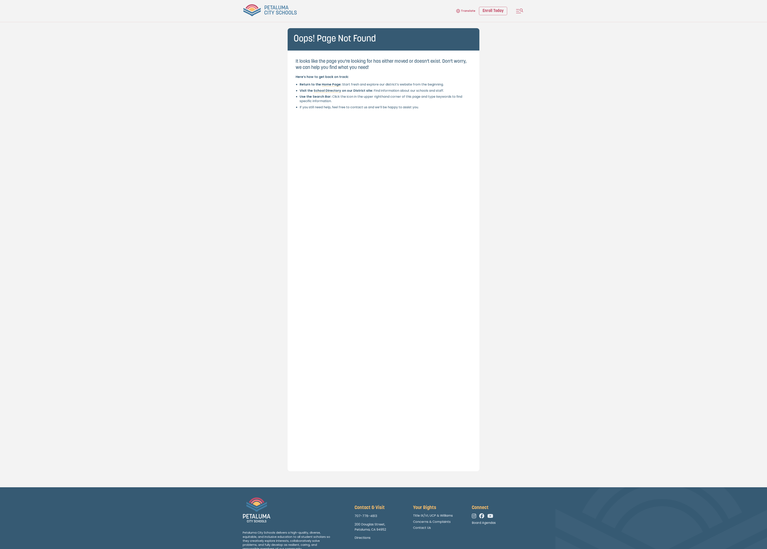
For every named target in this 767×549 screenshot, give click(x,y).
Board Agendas (484, 522)
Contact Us (422, 527)
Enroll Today (493, 11)
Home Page (331, 84)
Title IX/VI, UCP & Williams (433, 515)
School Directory (327, 90)
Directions (363, 537)
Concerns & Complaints (432, 521)
